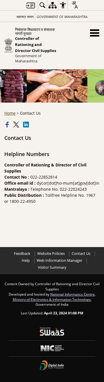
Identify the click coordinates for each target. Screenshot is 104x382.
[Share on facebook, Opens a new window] (7, 124)
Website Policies (51, 253)
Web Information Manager (59, 260)
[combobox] (74, 5)
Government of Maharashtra (62, 16)
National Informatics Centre (72, 294)
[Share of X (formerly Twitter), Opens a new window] (16, 124)
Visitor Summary (52, 267)
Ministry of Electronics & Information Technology (52, 299)
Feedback (22, 253)
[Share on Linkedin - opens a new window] (26, 124)
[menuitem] (42, 5)
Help (26, 260)
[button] (95, 33)
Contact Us (81, 253)
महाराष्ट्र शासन (25, 16)
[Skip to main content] (30, 5)
